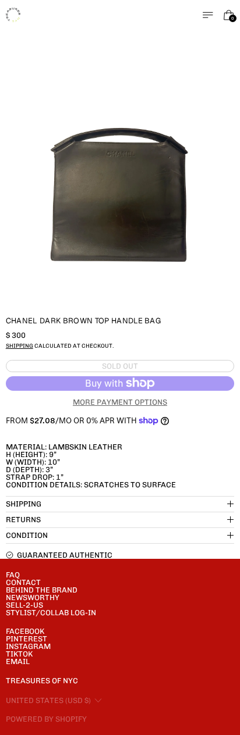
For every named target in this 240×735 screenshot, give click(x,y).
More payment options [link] (120, 402)
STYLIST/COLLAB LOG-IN (51, 612)
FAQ (13, 574)
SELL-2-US (24, 605)
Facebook (25, 631)
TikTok (19, 654)
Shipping (19, 345)
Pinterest (26, 639)
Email (18, 661)
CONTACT (23, 582)
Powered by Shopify (46, 719)
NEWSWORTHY (32, 597)
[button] (120, 193)
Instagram (28, 646)
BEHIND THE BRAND (41, 590)
